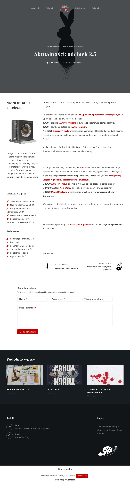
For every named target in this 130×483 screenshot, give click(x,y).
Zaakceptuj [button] (82, 476)
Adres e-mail (58, 299)
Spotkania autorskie (19, 249)
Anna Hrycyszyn (59, 184)
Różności (14, 242)
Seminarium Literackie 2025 (23, 201)
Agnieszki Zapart (59, 179)
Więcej (49, 8)
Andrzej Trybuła (61, 131)
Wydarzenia (15, 256)
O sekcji (35, 8)
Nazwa (23, 299)
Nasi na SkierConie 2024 (22, 205)
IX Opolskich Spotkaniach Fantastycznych (99, 114)
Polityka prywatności (65, 480)
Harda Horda (53, 389)
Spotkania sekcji (18, 253)
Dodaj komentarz (27, 308)
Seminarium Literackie (20, 246)
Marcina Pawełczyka (79, 179)
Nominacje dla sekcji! (17, 389)
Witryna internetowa (93, 299)
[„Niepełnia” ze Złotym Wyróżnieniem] (105, 375)
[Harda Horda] (65, 375)
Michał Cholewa (59, 192)
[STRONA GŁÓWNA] (47, 63)
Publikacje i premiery (20, 238)
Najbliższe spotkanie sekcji (23, 215)
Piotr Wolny (65, 188)
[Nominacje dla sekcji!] (24, 375)
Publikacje (80, 8)
